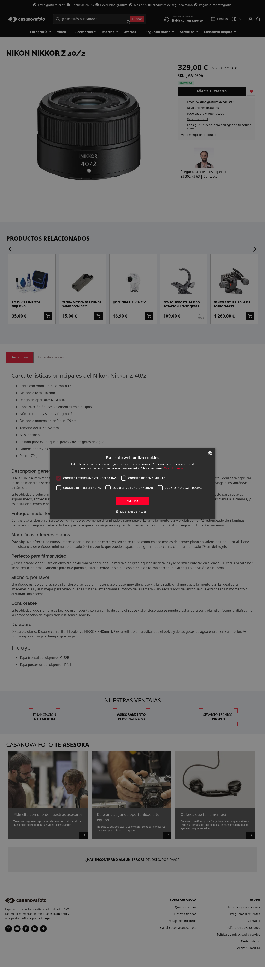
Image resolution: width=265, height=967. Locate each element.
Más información (174, 468)
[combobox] (210, 453)
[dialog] (132, 483)
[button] (133, 511)
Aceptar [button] (132, 500)
